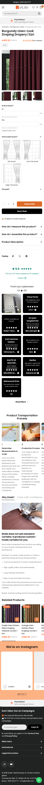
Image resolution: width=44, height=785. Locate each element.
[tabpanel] (22, 548)
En (3, 109)
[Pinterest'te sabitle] (26, 256)
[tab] (8, 498)
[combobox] (22, 13)
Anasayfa (5, 27)
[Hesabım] (37, 7)
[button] (28, 40)
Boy (3, 120)
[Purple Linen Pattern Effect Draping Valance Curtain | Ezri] (11, 613)
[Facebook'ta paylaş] (13, 256)
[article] (11, 303)
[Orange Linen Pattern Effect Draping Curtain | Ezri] (31, 613)
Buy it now (22, 211)
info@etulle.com (27, 781)
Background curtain (17, 27)
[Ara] (39, 13)
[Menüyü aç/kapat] (3, 7)
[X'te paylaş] (19, 256)
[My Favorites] (33, 7)
